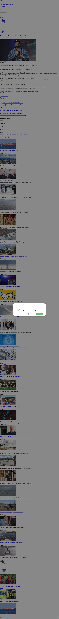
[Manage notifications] (57, 617)
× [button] (44, 303)
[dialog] (29, 309)
